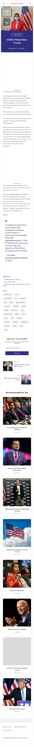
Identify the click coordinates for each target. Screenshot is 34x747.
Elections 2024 (8, 298)
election (17, 294)
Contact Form (7, 730)
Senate (15, 326)
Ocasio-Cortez (8, 314)
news (22, 310)
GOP (5, 302)
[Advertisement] (17, 72)
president (19, 318)
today (21, 326)
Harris (11, 302)
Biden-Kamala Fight (9, 282)
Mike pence (14, 310)
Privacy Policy (7, 727)
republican (15, 322)
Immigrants (7, 306)
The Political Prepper (17, 3)
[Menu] (4, 4)
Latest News (17, 34)
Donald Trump (7, 294)
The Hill (13, 118)
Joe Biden (15, 306)
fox (16, 298)
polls (12, 318)
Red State (6, 322)
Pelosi (23, 314)
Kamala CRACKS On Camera (12, 279)
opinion (17, 314)
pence (6, 318)
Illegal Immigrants (20, 302)
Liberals (6, 310)
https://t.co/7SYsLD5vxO (15, 248)
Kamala (23, 306)
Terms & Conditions (19, 727)
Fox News (22, 298)
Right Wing (7, 326)
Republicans (24, 322)
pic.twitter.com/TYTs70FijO (16, 251)
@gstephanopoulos (13, 240)
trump (5, 330)
